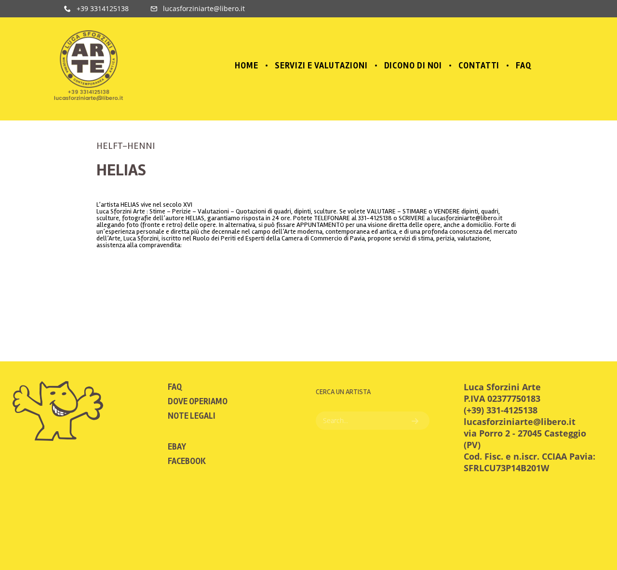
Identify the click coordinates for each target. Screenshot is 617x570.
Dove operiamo (198, 401)
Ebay (177, 446)
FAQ (175, 387)
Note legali (191, 416)
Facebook (187, 461)
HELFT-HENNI (125, 146)
